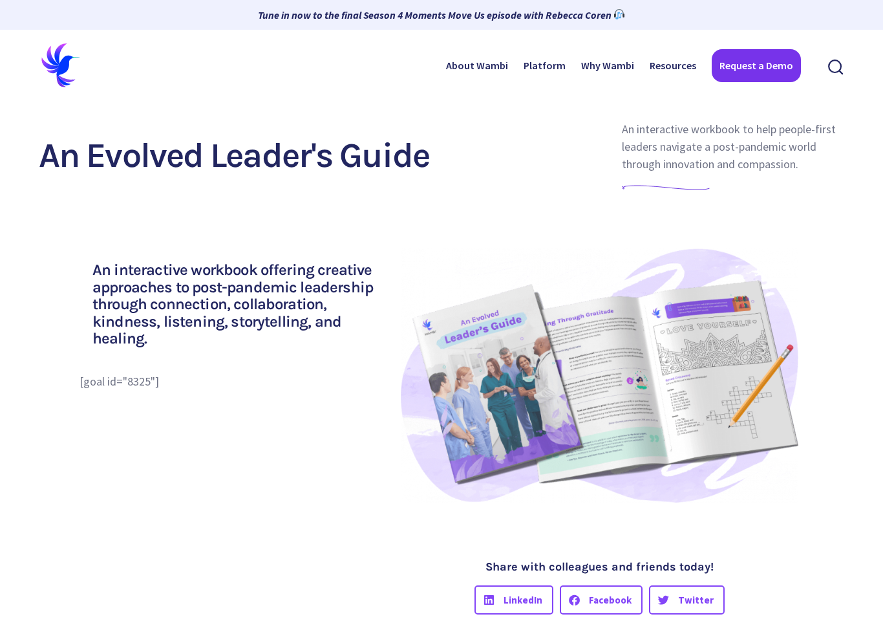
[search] (836, 66)
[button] (513, 600)
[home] (61, 65)
